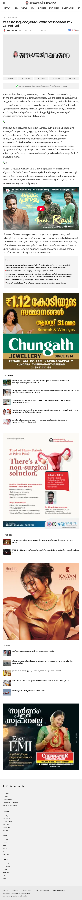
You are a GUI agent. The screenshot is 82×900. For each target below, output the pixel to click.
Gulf (32, 8)
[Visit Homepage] (40, 3)
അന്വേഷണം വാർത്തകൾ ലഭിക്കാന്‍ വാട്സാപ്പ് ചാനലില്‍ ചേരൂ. (43, 86)
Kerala (7, 8)
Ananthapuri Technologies (19, 896)
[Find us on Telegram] (23, 786)
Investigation (68, 8)
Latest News (7, 840)
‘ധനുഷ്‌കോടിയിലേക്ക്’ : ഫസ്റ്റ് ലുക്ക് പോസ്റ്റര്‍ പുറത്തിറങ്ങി (29, 271)
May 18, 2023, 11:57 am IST (35, 30)
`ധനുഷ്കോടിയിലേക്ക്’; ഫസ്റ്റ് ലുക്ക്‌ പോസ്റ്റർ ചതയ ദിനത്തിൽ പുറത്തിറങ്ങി (36, 283)
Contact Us (6, 796)
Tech (4, 875)
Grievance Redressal (10, 805)
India (15, 8)
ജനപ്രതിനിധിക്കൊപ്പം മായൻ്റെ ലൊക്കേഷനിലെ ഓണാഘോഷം (32, 280)
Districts (42, 8)
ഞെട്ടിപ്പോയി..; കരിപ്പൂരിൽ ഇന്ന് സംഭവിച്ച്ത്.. (28, 690)
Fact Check (54, 8)
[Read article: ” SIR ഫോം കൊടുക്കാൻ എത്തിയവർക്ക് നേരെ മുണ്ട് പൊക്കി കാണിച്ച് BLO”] (7, 683)
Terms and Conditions (10, 802)
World (24, 8)
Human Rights (7, 821)
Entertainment (12, 17)
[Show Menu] (4, 2)
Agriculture (7, 866)
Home (4, 17)
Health (5, 869)
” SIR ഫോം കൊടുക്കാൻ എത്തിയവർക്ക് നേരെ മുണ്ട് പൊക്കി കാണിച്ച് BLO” (40, 681)
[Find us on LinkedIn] (14, 786)
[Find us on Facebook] (3, 786)
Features (6, 824)
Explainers (6, 827)
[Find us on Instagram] (11, 786)
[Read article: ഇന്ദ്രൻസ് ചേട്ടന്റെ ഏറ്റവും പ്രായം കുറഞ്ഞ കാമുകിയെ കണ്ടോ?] (7, 673)
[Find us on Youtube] (19, 786)
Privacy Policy (7, 799)
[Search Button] (78, 2)
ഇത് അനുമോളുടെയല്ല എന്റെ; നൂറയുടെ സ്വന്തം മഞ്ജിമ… (33, 651)
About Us (6, 793)
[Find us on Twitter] (7, 786)
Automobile (7, 864)
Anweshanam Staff (14, 30)
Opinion (5, 830)
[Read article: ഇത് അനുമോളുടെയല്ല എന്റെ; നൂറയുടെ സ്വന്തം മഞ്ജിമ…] (7, 653)
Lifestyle (6, 872)
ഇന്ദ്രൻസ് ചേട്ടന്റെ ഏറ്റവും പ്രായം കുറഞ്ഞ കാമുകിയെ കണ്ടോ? (36, 671)
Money (5, 878)
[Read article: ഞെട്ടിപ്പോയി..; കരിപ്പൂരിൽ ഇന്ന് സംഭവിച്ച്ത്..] (7, 692)
